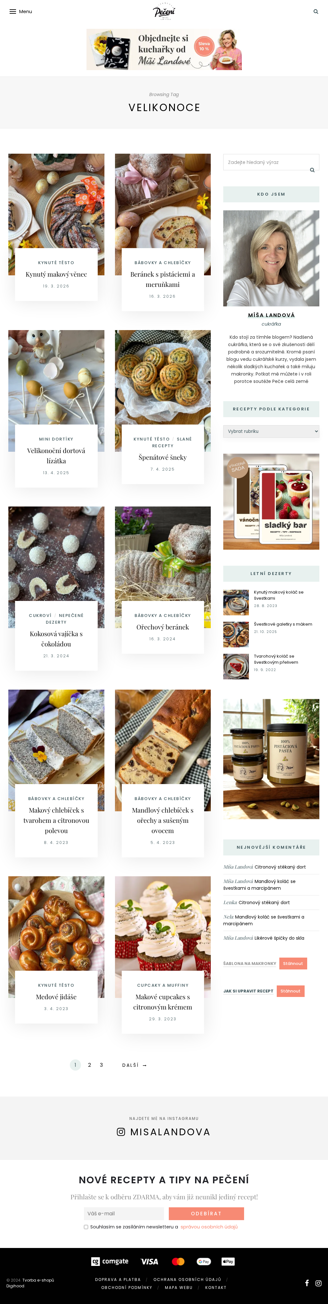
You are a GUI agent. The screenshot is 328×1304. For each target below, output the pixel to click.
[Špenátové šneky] (163, 390)
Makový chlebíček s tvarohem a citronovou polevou (56, 820)
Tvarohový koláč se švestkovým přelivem (276, 659)
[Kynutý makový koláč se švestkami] (236, 602)
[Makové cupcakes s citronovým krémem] (163, 937)
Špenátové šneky (163, 457)
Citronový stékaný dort (280, 867)
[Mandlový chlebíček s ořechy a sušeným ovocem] (163, 750)
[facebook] (307, 1283)
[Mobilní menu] (13, 11)
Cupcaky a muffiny (163, 985)
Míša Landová (237, 866)
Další (130, 1065)
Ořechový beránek (162, 626)
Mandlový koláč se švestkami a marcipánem (259, 884)
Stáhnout (293, 963)
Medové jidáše (56, 996)
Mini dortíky (56, 439)
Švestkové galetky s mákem (283, 624)
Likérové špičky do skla (279, 938)
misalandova (170, 1132)
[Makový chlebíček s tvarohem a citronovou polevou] (56, 750)
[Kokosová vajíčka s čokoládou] (56, 567)
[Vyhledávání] (316, 11)
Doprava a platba (118, 1279)
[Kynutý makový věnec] (56, 214)
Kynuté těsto (56, 263)
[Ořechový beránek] (163, 567)
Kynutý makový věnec (56, 274)
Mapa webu (179, 1287)
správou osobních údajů (209, 1227)
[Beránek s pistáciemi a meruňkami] (163, 214)
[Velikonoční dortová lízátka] (56, 390)
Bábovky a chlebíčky (163, 263)
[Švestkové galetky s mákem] (236, 634)
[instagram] (319, 1283)
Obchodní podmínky (126, 1287)
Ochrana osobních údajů (187, 1279)
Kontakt (216, 1287)
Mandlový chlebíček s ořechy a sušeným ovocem (162, 820)
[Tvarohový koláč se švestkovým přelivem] (236, 666)
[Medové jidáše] (56, 937)
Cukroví (40, 615)
